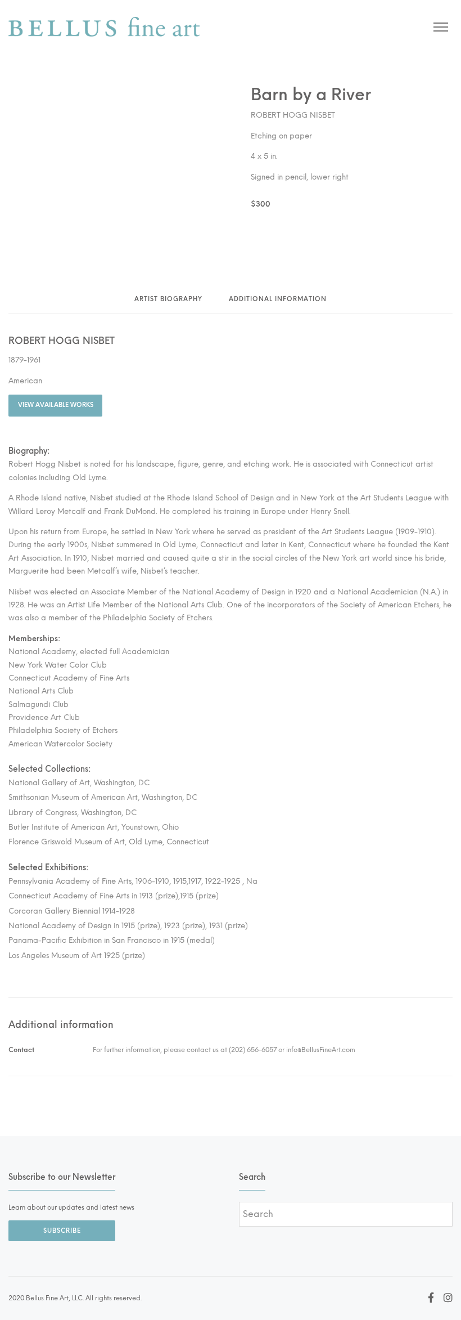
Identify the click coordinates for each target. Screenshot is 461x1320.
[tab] (168, 303)
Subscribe (62, 1230)
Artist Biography (168, 300)
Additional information (278, 300)
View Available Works (55, 405)
